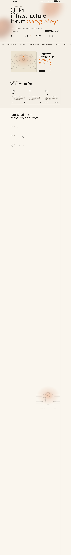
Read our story (56, 31)
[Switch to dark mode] (59, 1)
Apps (44, 1)
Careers (51, 1)
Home (38, 1)
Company (48, 1)
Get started (55, 1)
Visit (25, 102)
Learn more (57, 102)
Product (41, 1)
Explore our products (49, 31)
